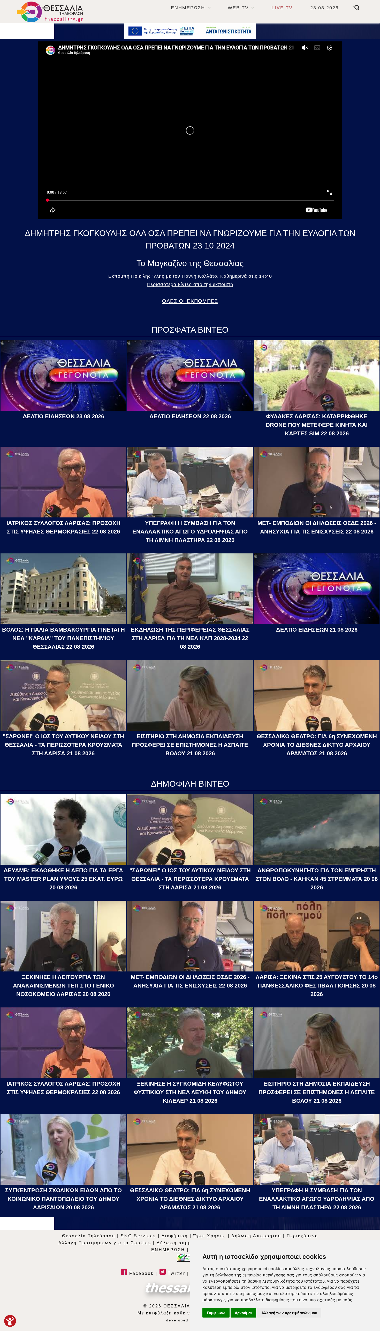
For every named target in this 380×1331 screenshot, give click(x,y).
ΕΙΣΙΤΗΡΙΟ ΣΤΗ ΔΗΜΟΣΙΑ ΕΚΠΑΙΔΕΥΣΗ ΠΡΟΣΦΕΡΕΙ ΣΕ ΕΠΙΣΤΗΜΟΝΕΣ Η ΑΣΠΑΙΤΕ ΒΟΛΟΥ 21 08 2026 (190, 745)
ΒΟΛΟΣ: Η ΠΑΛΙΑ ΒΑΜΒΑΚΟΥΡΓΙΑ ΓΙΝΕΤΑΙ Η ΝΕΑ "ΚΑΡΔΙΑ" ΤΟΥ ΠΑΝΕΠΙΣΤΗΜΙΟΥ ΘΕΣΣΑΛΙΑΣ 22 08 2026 (63, 638)
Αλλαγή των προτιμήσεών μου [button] (289, 1313)
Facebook (140, 1273)
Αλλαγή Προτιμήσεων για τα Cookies (104, 1243)
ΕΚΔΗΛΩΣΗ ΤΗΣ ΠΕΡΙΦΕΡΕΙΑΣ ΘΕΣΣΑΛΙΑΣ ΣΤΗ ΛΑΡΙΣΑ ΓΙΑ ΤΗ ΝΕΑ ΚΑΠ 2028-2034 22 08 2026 (190, 638)
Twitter (175, 1273)
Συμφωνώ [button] (216, 1313)
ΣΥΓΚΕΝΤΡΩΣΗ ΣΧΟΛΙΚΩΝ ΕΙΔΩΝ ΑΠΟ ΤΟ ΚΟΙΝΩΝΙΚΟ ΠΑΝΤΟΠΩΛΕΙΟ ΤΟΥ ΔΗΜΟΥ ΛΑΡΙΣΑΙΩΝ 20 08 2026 (63, 1199)
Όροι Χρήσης (209, 1236)
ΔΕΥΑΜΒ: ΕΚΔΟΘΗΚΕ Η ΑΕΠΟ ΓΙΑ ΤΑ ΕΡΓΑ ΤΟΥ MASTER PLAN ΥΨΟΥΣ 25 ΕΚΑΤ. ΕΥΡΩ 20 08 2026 (63, 879)
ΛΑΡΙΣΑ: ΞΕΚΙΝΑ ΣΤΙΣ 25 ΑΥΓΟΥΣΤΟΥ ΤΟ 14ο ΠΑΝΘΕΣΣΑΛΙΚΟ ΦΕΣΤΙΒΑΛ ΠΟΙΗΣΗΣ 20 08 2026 (317, 985)
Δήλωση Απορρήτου (256, 1236)
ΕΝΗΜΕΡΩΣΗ (188, 7)
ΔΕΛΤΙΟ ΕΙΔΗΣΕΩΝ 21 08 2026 (317, 629)
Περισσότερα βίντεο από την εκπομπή (190, 284)
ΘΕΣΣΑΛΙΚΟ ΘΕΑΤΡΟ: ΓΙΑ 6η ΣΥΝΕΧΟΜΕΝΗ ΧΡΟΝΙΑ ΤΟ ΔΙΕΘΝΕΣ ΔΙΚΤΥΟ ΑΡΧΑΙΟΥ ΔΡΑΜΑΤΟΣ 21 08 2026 (317, 745)
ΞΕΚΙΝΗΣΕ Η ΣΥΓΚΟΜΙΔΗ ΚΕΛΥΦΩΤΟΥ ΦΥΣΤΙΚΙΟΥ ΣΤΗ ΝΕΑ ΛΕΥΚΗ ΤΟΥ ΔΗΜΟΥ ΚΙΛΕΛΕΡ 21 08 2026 (190, 1092)
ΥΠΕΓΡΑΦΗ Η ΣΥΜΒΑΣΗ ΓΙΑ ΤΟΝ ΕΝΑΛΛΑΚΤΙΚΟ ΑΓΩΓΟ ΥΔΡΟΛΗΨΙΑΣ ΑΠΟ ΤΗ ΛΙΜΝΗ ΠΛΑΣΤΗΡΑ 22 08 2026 (190, 531)
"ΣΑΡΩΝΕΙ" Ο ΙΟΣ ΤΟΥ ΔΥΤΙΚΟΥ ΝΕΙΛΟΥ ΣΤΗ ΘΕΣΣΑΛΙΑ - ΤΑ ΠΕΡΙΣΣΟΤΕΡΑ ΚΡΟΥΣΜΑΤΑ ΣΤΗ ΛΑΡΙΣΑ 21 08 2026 (63, 745)
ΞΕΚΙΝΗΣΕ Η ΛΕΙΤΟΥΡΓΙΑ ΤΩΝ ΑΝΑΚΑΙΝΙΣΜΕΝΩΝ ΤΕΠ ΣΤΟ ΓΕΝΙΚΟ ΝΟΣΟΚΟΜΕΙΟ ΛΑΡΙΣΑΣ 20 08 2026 (63, 985)
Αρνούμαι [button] (243, 1313)
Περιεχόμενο (302, 1236)
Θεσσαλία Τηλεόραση (88, 1236)
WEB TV (238, 7)
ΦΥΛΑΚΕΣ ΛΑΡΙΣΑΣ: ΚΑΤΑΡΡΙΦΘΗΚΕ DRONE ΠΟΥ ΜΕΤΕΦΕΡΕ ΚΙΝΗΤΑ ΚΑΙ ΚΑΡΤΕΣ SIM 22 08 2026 (317, 425)
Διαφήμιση (175, 1236)
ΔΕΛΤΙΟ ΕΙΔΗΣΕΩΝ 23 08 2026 (63, 416)
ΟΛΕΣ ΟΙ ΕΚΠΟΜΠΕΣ (190, 301)
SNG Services (138, 1236)
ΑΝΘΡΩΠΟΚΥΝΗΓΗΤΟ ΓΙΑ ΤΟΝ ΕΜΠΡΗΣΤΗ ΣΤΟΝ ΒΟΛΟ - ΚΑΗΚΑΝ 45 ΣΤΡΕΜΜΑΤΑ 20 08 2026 (317, 879)
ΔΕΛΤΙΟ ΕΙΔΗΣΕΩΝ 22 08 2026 (190, 416)
